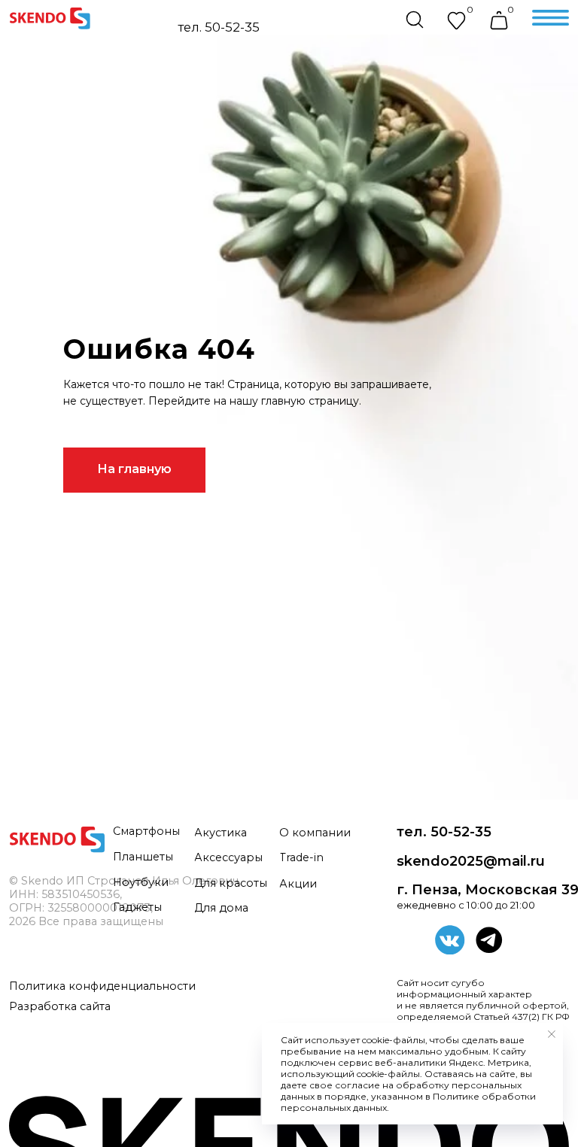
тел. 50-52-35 (219, 27)
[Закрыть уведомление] (551, 1034)
